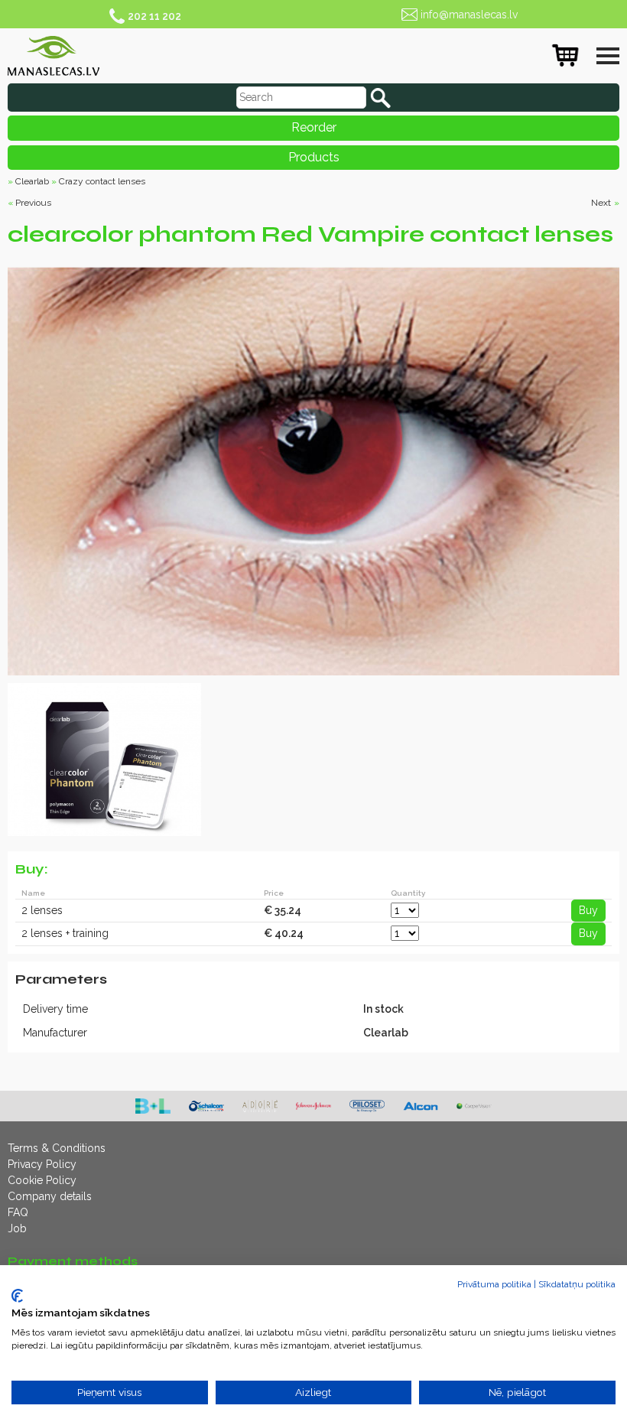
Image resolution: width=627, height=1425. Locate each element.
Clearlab (32, 181)
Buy (588, 910)
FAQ (18, 1212)
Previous (33, 202)
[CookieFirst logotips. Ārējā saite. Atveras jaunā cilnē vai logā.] (17, 1296)
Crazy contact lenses (102, 181)
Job (17, 1228)
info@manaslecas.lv (469, 14)
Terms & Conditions (57, 1148)
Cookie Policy (42, 1180)
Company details (50, 1196)
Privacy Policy (42, 1164)
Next (601, 202)
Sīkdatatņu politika (577, 1284)
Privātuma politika (494, 1284)
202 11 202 (154, 16)
